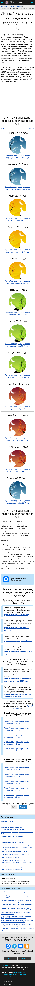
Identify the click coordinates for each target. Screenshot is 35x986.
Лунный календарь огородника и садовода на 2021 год (16, 789)
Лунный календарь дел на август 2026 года (14, 852)
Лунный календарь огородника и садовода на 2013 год (16, 743)
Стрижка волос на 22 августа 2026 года (12, 830)
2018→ (31, 128)
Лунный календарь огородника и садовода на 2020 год (16, 782)
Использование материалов (17, 974)
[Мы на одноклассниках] (26, 946)
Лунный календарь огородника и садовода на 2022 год (16, 796)
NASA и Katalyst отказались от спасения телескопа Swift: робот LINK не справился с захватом (16, 917)
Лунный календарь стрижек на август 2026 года (15, 845)
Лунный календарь (16, 6)
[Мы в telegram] (14, 946)
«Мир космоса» (6, 965)
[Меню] (2, 2)
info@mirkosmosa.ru (19, 972)
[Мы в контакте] (20, 946)
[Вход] (32, 2)
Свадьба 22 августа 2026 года (10, 839)
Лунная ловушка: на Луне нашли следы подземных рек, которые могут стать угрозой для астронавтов (16, 905)
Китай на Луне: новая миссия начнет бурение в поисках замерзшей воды (15, 893)
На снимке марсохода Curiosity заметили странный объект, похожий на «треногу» (16, 901)
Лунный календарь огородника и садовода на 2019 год (16, 775)
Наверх (24, 958)
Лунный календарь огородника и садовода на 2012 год (16, 750)
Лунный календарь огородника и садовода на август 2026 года (17, 848)
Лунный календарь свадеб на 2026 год (12, 869)
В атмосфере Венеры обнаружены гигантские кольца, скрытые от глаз (17, 929)
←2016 (3, 128)
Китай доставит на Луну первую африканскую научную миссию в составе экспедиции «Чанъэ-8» (16, 909)
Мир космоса (5, 6)
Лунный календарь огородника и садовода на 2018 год (16, 768)
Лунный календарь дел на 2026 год (11, 867)
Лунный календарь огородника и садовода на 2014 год (16, 736)
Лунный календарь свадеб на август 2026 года (15, 854)
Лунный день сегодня (7, 824)
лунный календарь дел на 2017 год (18, 641)
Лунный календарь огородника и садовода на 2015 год (16, 729)
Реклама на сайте (6, 977)
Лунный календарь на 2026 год (10, 857)
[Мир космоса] (7, 2)
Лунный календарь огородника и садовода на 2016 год (16, 722)
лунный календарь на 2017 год (16, 615)
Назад (10, 958)
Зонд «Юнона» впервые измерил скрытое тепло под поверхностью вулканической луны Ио (17, 921)
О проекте (4, 974)
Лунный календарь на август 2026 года (12, 842)
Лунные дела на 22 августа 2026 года (12, 836)
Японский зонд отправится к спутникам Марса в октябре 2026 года (15, 897)
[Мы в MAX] (8, 946)
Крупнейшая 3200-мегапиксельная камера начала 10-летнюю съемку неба (17, 913)
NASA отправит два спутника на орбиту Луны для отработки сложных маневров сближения (16, 925)
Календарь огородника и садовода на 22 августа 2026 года (17, 833)
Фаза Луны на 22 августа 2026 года (11, 827)
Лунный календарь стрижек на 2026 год (13, 860)
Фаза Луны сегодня (7, 821)
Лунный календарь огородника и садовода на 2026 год (16, 863)
